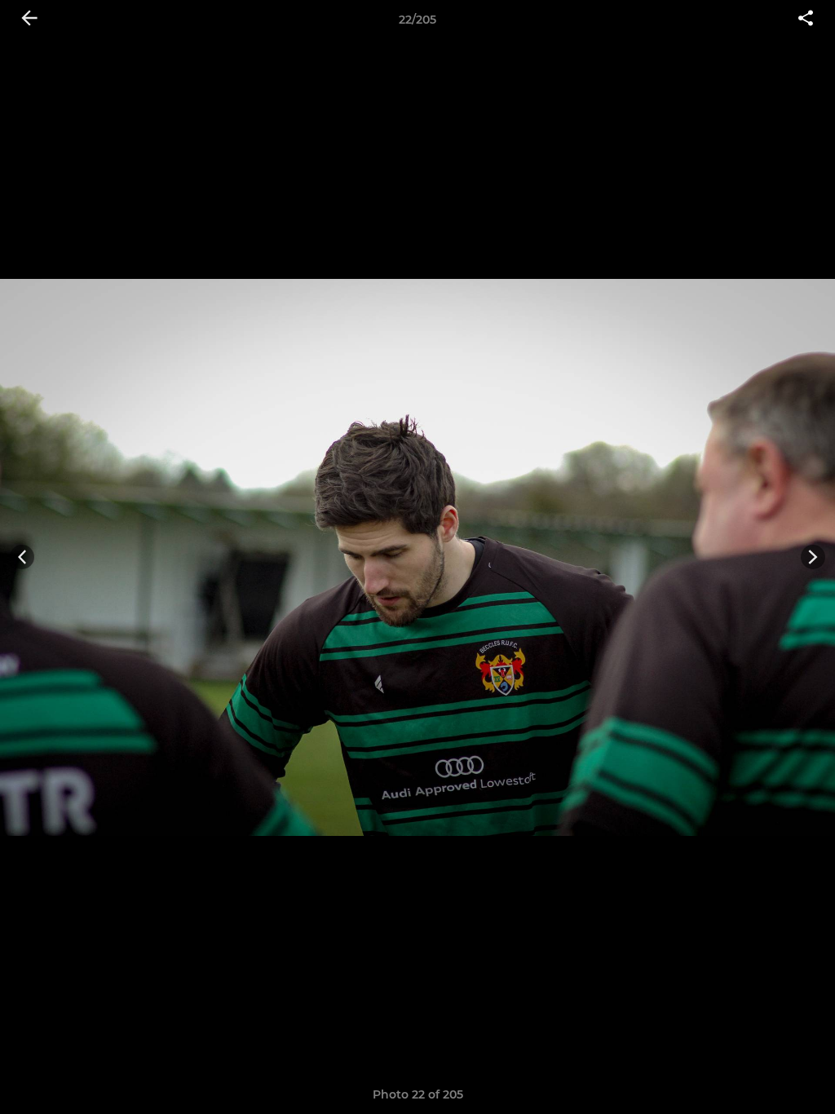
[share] (805, 19)
